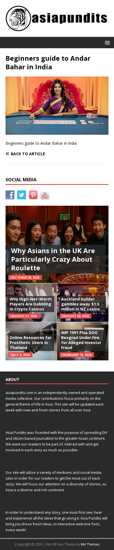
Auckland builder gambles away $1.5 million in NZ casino (80, 304)
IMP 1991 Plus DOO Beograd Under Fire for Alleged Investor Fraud (81, 340)
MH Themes (90, 544)
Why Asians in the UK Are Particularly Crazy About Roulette (53, 259)
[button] (106, 42)
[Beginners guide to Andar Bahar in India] (57, 131)
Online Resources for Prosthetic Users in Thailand (30, 342)
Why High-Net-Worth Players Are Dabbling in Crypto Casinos (31, 304)
